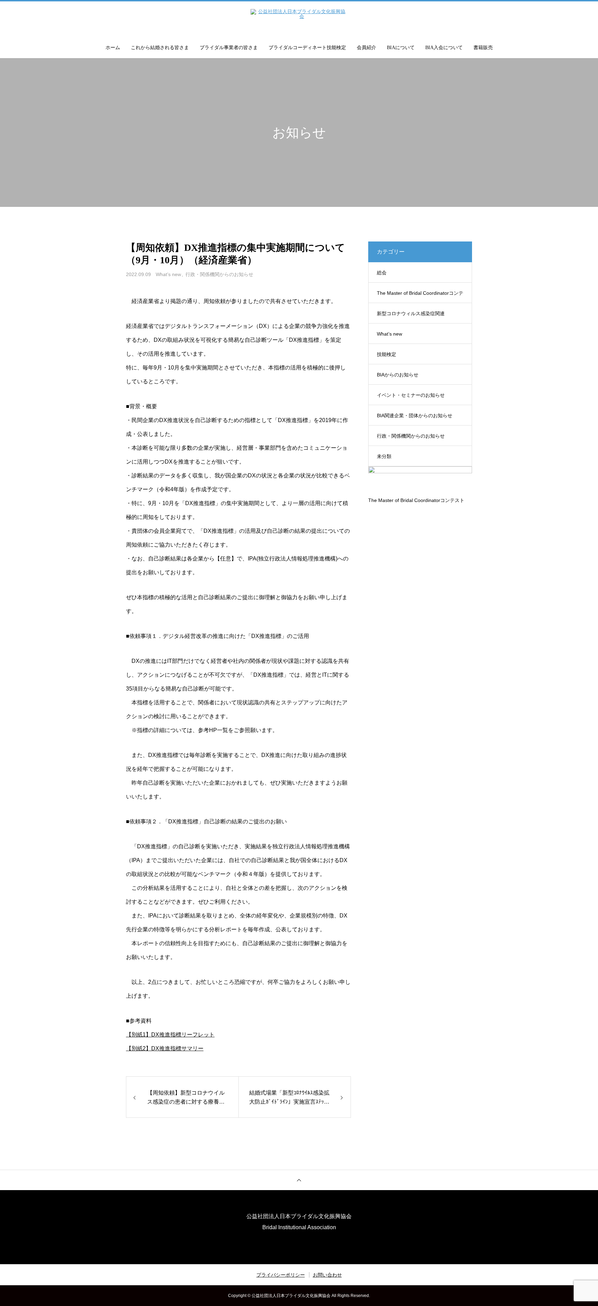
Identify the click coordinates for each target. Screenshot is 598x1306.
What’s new (168, 274)
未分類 (384, 456)
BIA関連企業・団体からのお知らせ (414, 415)
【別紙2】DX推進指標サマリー (164, 1048)
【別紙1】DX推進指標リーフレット (170, 1035)
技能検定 (386, 354)
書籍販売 (483, 47)
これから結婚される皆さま (160, 47)
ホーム (113, 47)
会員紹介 (366, 47)
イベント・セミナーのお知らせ (411, 395)
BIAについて (401, 47)
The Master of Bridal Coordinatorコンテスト (420, 296)
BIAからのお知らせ (397, 374)
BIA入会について (444, 47)
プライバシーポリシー (280, 1275)
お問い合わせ (327, 1275)
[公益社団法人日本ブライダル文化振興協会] (299, 18)
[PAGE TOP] (299, 1180)
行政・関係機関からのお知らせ (219, 274)
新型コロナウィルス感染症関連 (411, 313)
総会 (382, 272)
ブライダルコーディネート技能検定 (307, 47)
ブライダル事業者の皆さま (229, 47)
